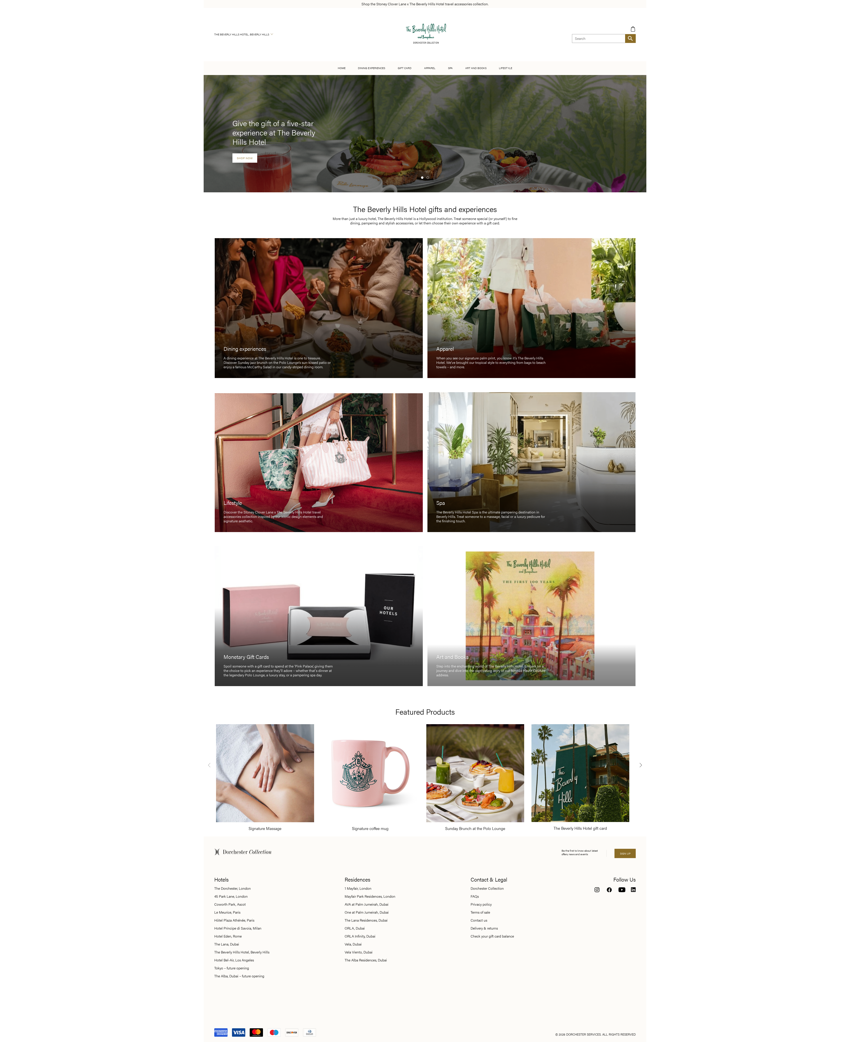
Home (342, 68)
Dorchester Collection (487, 888)
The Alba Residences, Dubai (366, 960)
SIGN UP (625, 853)
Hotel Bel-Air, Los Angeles (234, 960)
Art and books (476, 68)
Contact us (479, 920)
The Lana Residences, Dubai (366, 920)
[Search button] (630, 38)
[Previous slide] (209, 764)
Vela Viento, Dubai (359, 952)
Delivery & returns (484, 928)
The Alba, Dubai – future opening (239, 976)
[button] (422, 177)
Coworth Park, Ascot (230, 904)
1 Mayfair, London (358, 888)
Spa (450, 68)
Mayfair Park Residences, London (370, 896)
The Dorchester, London (232, 888)
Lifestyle (505, 68)
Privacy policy (481, 904)
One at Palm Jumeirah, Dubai (367, 912)
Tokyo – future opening (231, 968)
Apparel (429, 68)
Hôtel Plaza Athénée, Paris (234, 920)
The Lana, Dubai (226, 944)
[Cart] (633, 29)
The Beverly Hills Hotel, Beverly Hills (241, 34)
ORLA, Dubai (355, 928)
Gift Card (404, 68)
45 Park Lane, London (231, 896)
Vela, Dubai (353, 944)
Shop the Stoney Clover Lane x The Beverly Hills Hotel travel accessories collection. (425, 3)
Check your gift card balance (492, 936)
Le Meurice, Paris (227, 912)
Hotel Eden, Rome (228, 936)
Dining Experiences (371, 68)
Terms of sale (480, 912)
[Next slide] (643, 131)
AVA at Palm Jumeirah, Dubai (366, 904)
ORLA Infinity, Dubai (360, 936)
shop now (245, 158)
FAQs (475, 896)
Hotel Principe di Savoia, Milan (237, 928)
